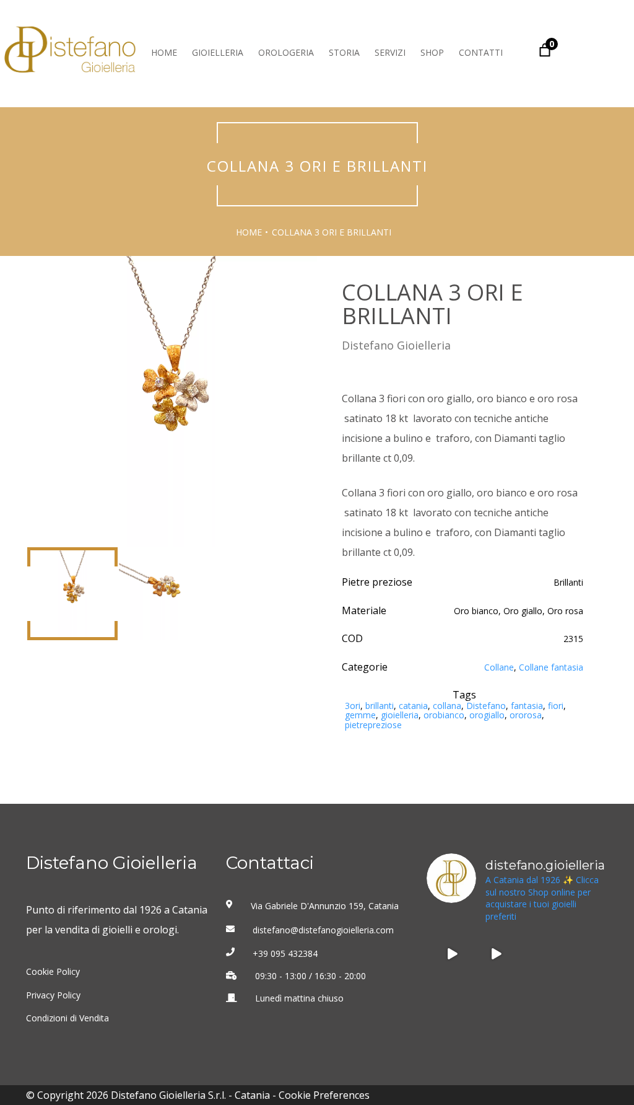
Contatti (481, 52)
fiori (555, 705)
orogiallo (487, 715)
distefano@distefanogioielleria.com (323, 930)
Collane (499, 667)
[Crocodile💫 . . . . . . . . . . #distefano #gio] (539, 998)
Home (164, 52)
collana (447, 705)
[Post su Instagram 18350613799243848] (495, 954)
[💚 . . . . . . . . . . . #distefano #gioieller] (583, 954)
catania (413, 705)
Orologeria (286, 52)
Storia (344, 52)
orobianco (443, 715)
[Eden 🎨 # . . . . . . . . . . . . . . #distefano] (583, 998)
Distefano (486, 705)
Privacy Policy (53, 995)
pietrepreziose (373, 725)
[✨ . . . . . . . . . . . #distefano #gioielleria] (539, 954)
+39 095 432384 (285, 954)
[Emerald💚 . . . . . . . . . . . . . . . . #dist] (495, 998)
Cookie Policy (53, 972)
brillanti (379, 705)
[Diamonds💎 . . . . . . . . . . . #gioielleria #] (452, 954)
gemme (360, 715)
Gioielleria (217, 52)
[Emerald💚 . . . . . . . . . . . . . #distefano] (452, 998)
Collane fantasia (551, 667)
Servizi (390, 52)
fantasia (527, 705)
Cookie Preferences (324, 1095)
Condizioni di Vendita (67, 1018)
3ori (352, 705)
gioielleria (400, 715)
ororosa (526, 715)
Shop (432, 52)
